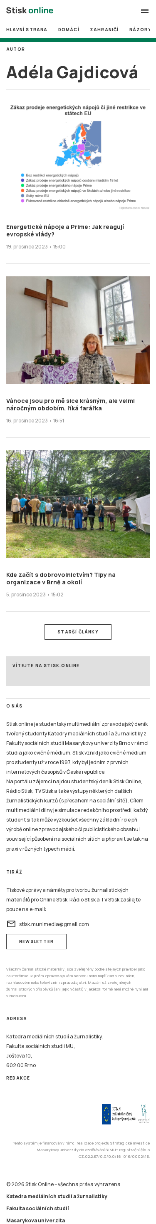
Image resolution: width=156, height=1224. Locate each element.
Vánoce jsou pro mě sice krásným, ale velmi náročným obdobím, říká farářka (70, 404)
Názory (140, 29)
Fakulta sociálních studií (37, 1208)
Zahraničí (104, 29)
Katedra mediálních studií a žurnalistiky (56, 1196)
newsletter (36, 941)
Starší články (78, 632)
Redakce (18, 1078)
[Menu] (145, 11)
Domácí (68, 29)
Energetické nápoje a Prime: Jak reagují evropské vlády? (65, 230)
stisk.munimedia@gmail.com (47, 924)
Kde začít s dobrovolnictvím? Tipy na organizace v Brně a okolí (61, 578)
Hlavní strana (27, 29)
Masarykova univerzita (35, 1220)
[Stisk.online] (29, 11)
